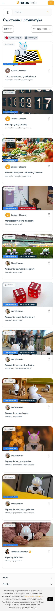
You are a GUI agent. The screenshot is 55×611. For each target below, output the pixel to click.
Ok (50, 599)
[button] (27, 577)
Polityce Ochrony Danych (34, 596)
